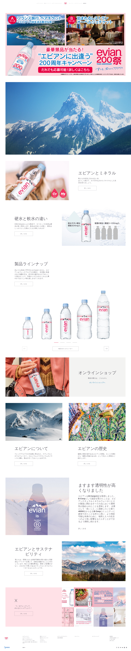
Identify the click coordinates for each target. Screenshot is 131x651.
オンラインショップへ (97, 382)
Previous (24, 348)
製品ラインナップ (47, 3)
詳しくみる (87, 188)
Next (106, 348)
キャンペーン (71, 3)
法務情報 (111, 636)
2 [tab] (62, 342)
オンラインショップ (78, 3)
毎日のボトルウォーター (65, 348)
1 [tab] (56, 342)
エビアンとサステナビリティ (57, 3)
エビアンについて (40, 3)
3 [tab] (68, 342)
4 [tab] (75, 342)
